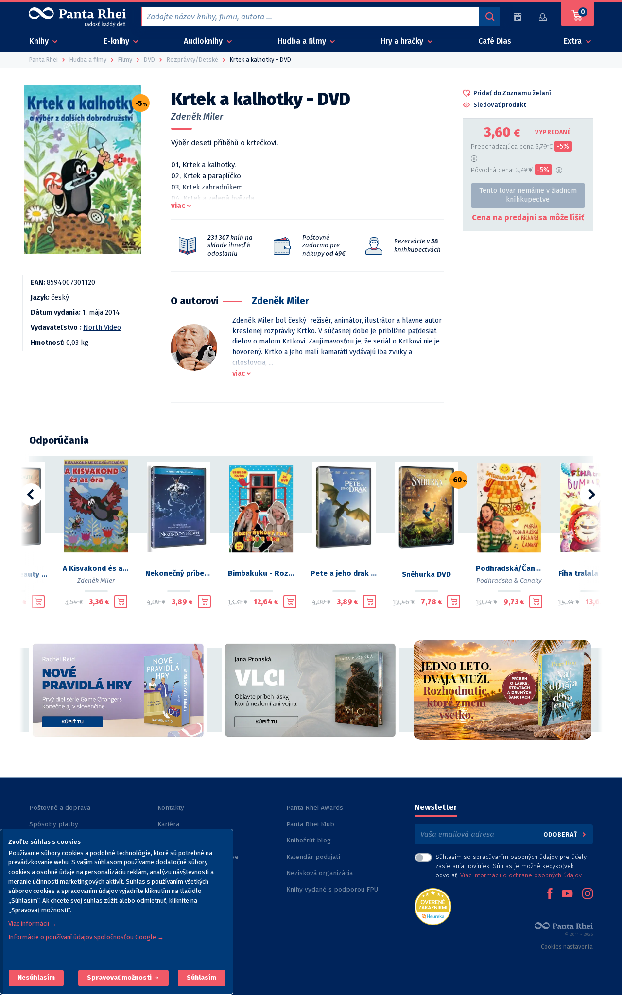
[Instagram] (587, 894)
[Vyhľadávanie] (489, 16)
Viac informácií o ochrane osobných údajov (520, 875)
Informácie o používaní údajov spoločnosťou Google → (86, 937)
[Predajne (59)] (517, 17)
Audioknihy (204, 41)
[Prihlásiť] (543, 17)
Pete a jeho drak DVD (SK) (344, 573)
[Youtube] (567, 894)
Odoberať (561, 834)
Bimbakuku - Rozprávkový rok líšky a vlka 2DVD (261, 573)
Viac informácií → (32, 923)
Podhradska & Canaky (509, 580)
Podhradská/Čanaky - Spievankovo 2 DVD (509, 568)
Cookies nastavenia (567, 947)
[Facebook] (549, 894)
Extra (574, 41)
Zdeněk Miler (197, 116)
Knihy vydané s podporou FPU (332, 889)
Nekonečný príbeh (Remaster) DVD (178, 573)
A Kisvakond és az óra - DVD (96, 568)
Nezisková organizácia (319, 873)
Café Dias (494, 41)
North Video (102, 328)
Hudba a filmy (302, 41)
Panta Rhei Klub (310, 824)
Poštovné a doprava (59, 808)
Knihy (40, 41)
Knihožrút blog (308, 840)
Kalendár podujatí (313, 857)
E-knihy (117, 41)
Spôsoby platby (53, 824)
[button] (36, 978)
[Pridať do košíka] (38, 601)
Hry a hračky (402, 41)
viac (178, 205)
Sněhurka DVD (426, 574)
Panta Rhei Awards (314, 808)
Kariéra (168, 824)
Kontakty (170, 808)
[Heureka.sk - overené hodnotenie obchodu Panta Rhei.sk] (433, 905)
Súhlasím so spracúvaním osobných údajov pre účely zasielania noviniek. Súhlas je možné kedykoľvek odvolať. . (511, 866)
